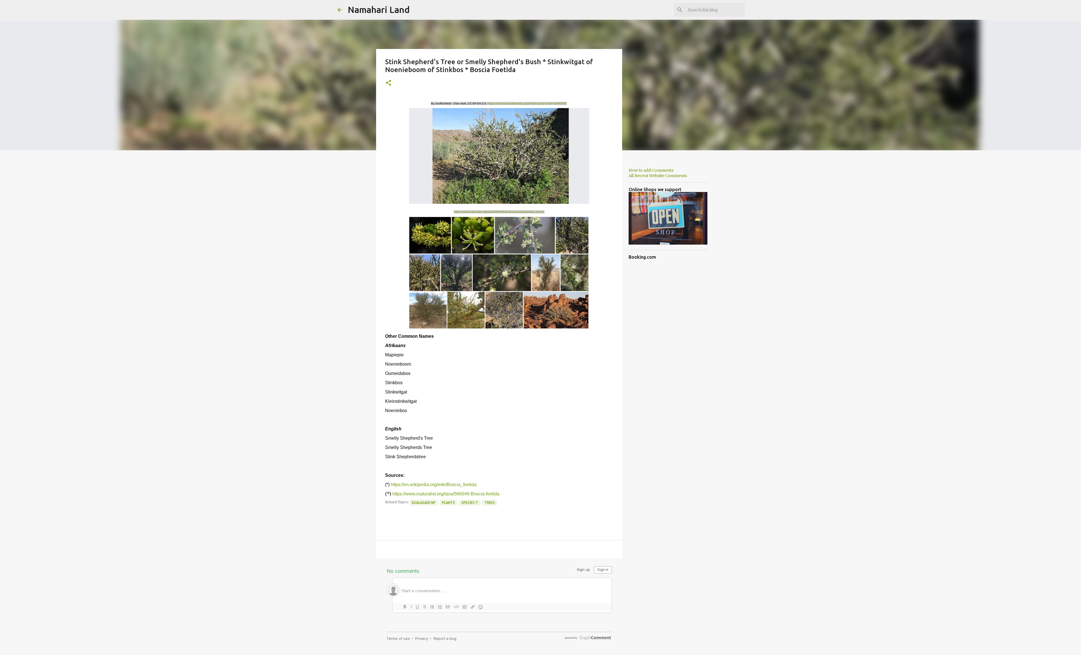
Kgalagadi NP (423, 502)
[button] (388, 83)
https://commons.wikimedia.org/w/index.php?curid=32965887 (527, 103)
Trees (489, 502)
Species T (469, 502)
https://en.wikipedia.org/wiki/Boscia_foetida (434, 484)
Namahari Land (379, 10)
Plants (448, 502)
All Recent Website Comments (658, 175)
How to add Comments (651, 170)
